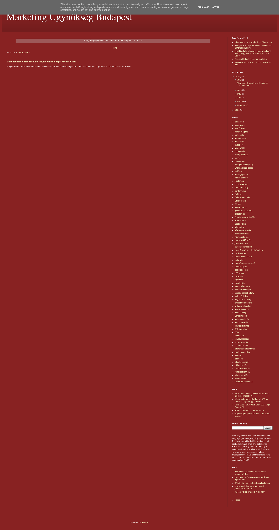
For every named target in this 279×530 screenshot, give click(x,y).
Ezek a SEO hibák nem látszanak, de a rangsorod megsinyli (252, 395)
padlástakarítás (241, 322)
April (239, 98)
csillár (237, 158)
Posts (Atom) (24, 52)
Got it (215, 7)
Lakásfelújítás (241, 267)
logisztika (239, 280)
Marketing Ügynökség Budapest (69, 16)
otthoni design (241, 313)
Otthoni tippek (241, 316)
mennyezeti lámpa (243, 289)
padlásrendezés (242, 319)
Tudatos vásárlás (242, 369)
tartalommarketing (242, 352)
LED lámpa (239, 273)
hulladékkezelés (242, 234)
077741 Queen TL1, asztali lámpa (249, 410)
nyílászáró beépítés (243, 303)
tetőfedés (239, 359)
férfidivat (238, 194)
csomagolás (240, 161)
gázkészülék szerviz (243, 211)
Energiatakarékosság (244, 168)
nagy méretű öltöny (243, 299)
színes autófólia (241, 342)
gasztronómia (241, 207)
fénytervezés (240, 191)
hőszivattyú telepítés (243, 230)
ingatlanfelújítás (241, 237)
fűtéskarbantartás (242, 197)
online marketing (242, 309)
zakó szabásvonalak (244, 382)
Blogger (144, 522)
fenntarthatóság (241, 188)
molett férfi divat (241, 296)
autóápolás (239, 125)
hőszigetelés (240, 224)
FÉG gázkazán (241, 184)
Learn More (203, 7)
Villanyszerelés (241, 375)
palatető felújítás (242, 326)
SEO (237, 332)
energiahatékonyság (244, 165)
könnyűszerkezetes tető (245, 263)
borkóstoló (239, 135)
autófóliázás (240, 128)
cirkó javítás (240, 151)
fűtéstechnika (240, 201)
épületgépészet (241, 174)
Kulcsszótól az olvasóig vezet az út (250, 492)
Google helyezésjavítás (245, 217)
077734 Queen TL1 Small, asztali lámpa (252, 483)
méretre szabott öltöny (244, 293)
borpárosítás (240, 138)
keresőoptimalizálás (243, 257)
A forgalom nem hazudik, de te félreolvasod (253, 42)
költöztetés (239, 260)
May (239, 94)
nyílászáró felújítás (243, 306)
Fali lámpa (239, 181)
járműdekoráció (241, 243)
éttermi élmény (241, 178)
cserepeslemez (241, 155)
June (239, 90)
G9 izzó (238, 204)
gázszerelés (240, 214)
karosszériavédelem (243, 247)
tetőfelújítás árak (242, 362)
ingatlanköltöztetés (243, 240)
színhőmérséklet (242, 345)
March (240, 101)
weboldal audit (241, 378)
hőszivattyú (239, 227)
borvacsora (239, 142)
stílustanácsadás (242, 339)
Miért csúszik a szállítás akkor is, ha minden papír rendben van (41, 61)
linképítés (239, 276)
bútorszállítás (240, 148)
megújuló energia (242, 286)
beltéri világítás (241, 132)
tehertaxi (238, 355)
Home (114, 48)
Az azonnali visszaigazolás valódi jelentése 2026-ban (249, 487)
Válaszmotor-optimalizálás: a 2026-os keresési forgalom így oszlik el (251, 400)
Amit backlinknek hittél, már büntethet (251, 59)
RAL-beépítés (241, 329)
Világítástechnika (242, 372)
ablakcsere (239, 122)
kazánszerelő (240, 253)
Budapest (239, 145)
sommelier (239, 336)
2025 (237, 110)
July (239, 80)
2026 (237, 77)
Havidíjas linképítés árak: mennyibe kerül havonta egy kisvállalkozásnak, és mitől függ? (253, 53)
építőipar (238, 171)
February (241, 105)
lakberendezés (241, 270)
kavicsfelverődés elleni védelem (249, 250)
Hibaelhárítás (240, 220)
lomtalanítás (240, 283)
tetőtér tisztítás (241, 365)
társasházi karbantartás (245, 349)
